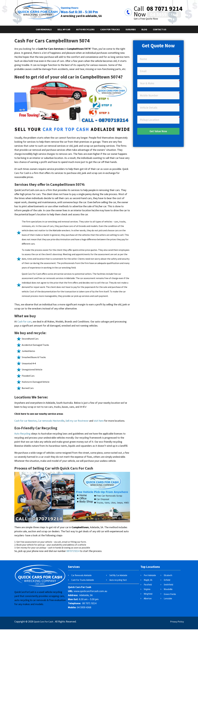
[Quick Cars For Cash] (37, 3)
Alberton (148, 598)
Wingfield (148, 593)
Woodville (168, 589)
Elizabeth (168, 575)
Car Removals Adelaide (81, 575)
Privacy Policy (177, 621)
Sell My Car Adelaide (118, 575)
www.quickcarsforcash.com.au (90, 591)
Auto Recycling (22, 433)
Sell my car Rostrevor (77, 420)
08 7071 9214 (165, 8)
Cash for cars (24, 321)
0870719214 (72, 551)
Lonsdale (168, 598)
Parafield (148, 584)
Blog (144, 29)
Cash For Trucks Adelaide (82, 580)
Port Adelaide (150, 575)
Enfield (167, 580)
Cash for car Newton (25, 420)
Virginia (147, 589)
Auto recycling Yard (118, 580)
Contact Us (159, 29)
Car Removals (44, 29)
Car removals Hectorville (51, 420)
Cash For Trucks (110, 29)
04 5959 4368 (164, 14)
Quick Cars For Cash (43, 621)
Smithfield (168, 584)
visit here (99, 420)
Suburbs (131, 29)
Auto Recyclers (85, 29)
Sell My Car (63, 29)
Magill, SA (148, 580)
